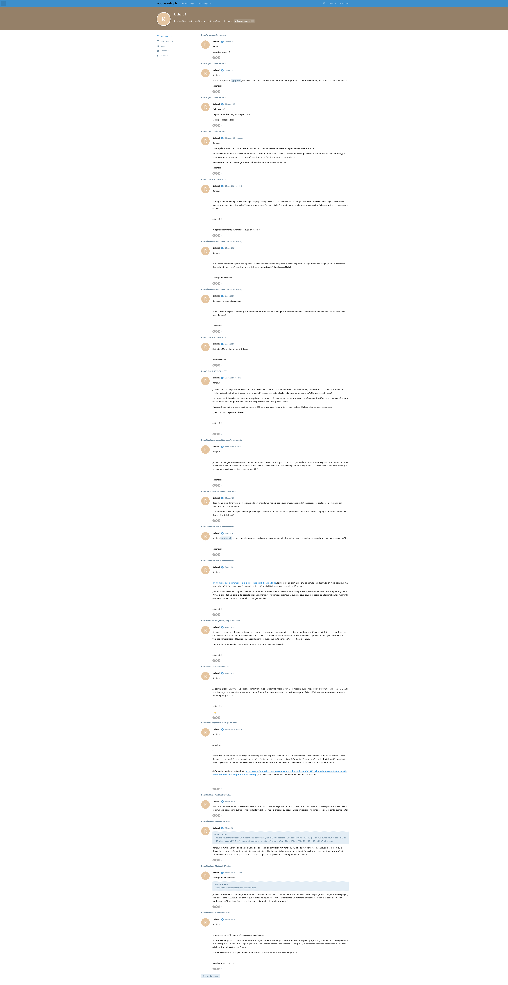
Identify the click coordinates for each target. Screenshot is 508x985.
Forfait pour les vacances (216, 35)
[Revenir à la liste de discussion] (3, 3)
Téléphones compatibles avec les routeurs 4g (224, 241)
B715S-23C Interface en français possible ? (223, 620)
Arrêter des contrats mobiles (217, 666)
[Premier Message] (222, 42)
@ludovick (226, 538)
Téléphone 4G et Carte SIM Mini (218, 795)
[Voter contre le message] (337, 57)
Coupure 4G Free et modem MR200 (219, 526)
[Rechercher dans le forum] (324, 3)
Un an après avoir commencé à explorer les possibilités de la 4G (244, 582)
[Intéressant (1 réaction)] (215, 713)
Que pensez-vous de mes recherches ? (221, 491)
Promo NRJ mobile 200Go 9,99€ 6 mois (221, 723)
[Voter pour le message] (332, 57)
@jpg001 (236, 80)
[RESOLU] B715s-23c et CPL (216, 179)
